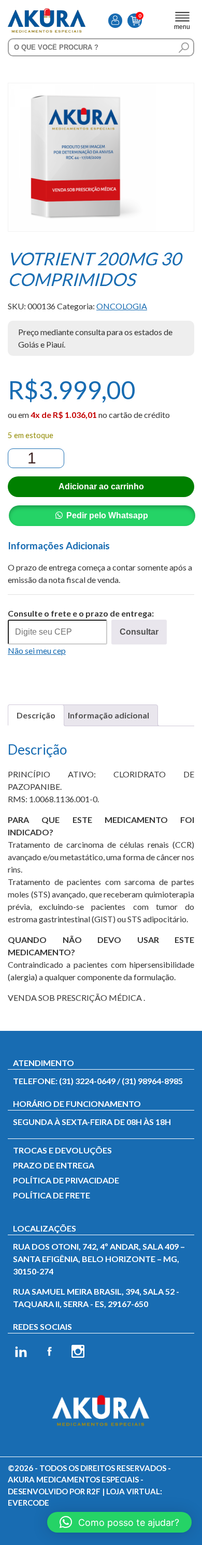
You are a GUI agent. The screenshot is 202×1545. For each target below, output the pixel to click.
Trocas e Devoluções (62, 1150)
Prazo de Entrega (53, 1165)
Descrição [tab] (36, 715)
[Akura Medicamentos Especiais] (46, 14)
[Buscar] (184, 47)
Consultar (139, 631)
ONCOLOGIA (121, 306)
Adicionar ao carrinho (101, 486)
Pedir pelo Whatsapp (107, 515)
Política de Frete (51, 1195)
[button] (119, 1522)
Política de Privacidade (66, 1180)
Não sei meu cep (37, 650)
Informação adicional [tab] (108, 715)
